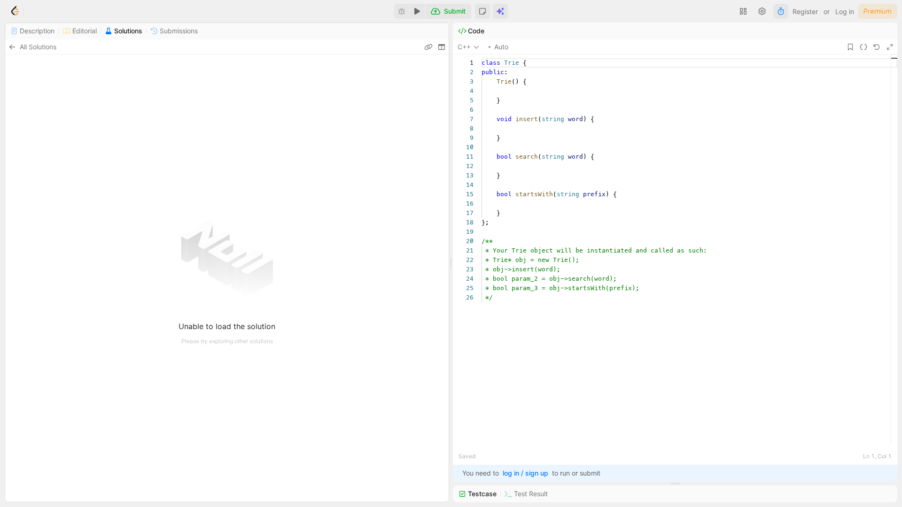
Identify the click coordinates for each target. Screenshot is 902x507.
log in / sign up (525, 473)
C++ (464, 47)
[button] (482, 11)
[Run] (417, 11)
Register (805, 11)
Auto (501, 47)
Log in (844, 11)
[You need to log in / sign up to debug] (401, 11)
